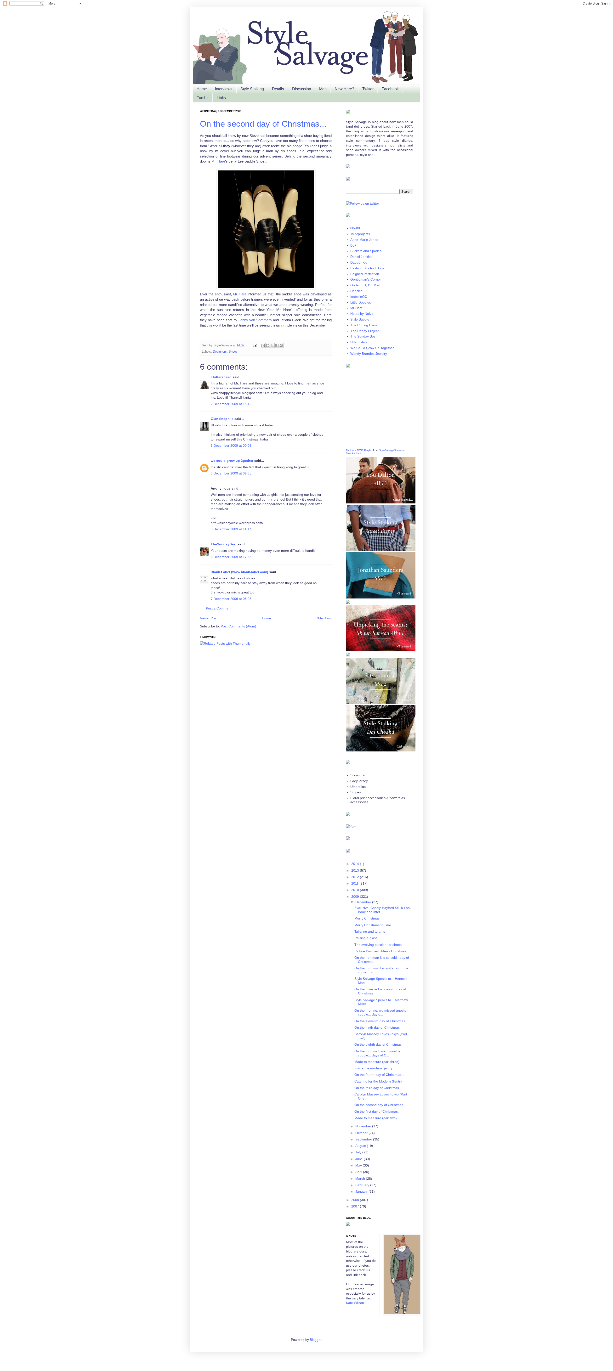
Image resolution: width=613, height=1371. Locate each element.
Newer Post (208, 618)
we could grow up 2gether (232, 461)
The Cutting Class (363, 325)
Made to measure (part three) (376, 1062)
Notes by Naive (361, 314)
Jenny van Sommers (255, 320)
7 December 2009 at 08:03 (231, 599)
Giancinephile (222, 419)
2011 (355, 883)
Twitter (368, 89)
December (363, 902)
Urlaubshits (358, 342)
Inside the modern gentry (373, 1068)
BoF (353, 245)
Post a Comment (218, 608)
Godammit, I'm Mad (365, 285)
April (359, 1172)
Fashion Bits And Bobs (367, 268)
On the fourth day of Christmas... (379, 1075)
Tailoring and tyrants (369, 931)
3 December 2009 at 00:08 (231, 445)
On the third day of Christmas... (378, 1088)
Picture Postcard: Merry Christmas (380, 951)
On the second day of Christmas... (263, 123)
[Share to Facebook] (276, 345)
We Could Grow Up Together (372, 348)
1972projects (360, 234)
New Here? (344, 89)
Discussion (301, 89)
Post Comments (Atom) (238, 626)
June (359, 1159)
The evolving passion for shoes (378, 945)
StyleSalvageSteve (390, 450)
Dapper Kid (358, 262)
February (362, 1185)
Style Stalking (252, 89)
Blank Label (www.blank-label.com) (239, 572)
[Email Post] (254, 345)
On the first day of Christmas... (377, 1111)
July (358, 1152)
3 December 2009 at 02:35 (231, 473)
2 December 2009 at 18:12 (231, 404)
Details (278, 89)
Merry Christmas (367, 918)
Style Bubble (359, 319)
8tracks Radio (354, 453)
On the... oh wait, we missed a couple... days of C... (377, 1053)
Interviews (223, 89)
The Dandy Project (364, 331)
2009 (355, 896)
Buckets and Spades (365, 251)
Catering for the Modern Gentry (378, 1081)
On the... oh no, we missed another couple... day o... (381, 1012)
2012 (355, 877)
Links (221, 98)
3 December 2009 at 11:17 (231, 529)
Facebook (390, 89)
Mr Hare (239, 294)
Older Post (324, 618)
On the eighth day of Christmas (378, 1044)
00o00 (355, 228)
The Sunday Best (363, 336)
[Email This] (263, 345)
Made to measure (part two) (375, 1118)
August (361, 1146)
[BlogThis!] (267, 345)
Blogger (315, 1340)
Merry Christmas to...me (372, 925)
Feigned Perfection (364, 274)
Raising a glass (365, 938)
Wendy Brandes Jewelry (368, 353)
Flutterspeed (221, 377)
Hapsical (356, 291)
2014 (355, 864)
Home (202, 89)
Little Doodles (360, 302)
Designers (220, 351)
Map (323, 89)
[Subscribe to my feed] (351, 827)
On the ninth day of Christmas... (378, 1027)
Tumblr (203, 98)
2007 (355, 1206)
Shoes (233, 351)
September (364, 1139)
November (363, 1126)
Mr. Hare (218, 161)
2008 (355, 1200)
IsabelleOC (358, 297)
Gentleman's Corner (365, 279)
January (362, 1191)
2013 (355, 870)
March (360, 1178)
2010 (355, 890)
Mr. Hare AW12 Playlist (359, 450)
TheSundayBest (224, 544)
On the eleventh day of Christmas (379, 1021)
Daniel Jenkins (361, 257)
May (359, 1165)
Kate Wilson (355, 1303)
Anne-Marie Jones (364, 240)
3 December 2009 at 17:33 (231, 557)
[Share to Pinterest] (281, 345)
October (362, 1133)
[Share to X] (272, 345)
